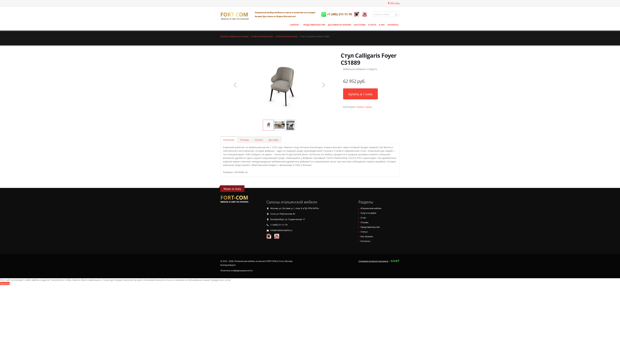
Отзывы (244, 139)
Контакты (393, 24)
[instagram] (356, 14)
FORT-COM (234, 14)
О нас (382, 24)
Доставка (274, 139)
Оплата (259, 139)
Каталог (294, 24)
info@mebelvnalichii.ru (281, 230)
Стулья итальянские (262, 36)
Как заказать (367, 236)
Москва (395, 3)
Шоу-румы (360, 24)
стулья (359, 106)
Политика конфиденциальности (236, 270)
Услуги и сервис (368, 213)
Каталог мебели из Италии (234, 36)
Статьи (364, 231)
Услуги (372, 24)
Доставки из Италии (339, 24)
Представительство (314, 24)
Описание (228, 139)
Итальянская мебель (371, 208)
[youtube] (364, 14)
